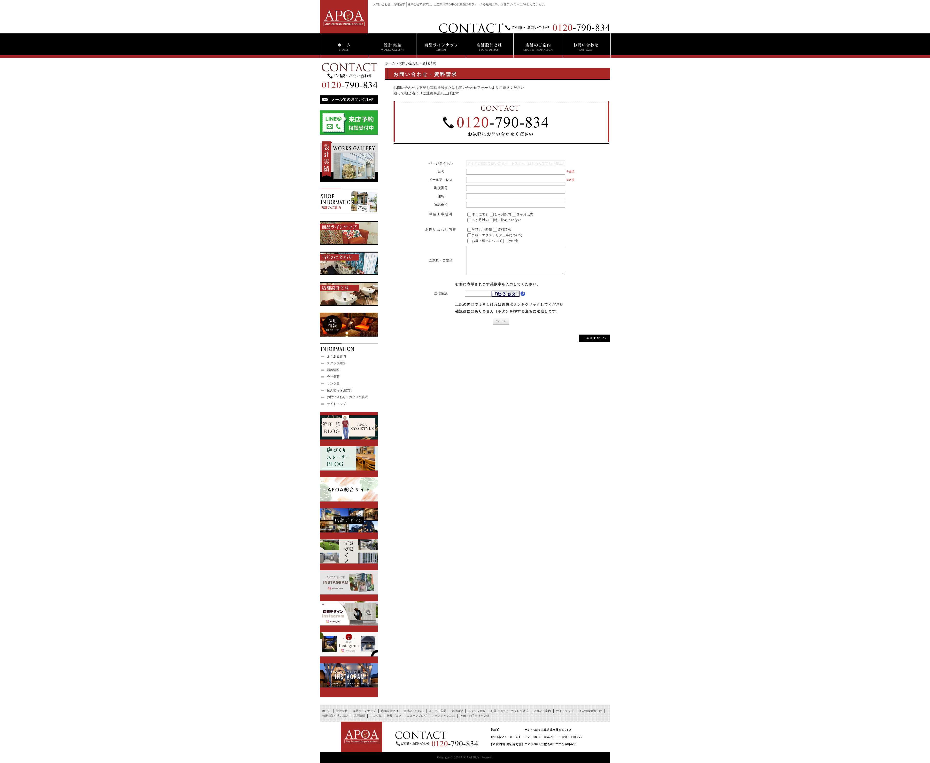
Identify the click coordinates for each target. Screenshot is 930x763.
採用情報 (359, 715)
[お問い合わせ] (586, 45)
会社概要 (333, 376)
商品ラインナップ (364, 711)
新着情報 (333, 370)
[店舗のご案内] (537, 45)
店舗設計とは (389, 711)
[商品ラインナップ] (441, 45)
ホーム (390, 63)
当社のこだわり (413, 711)
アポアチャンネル (443, 715)
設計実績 (342, 711)
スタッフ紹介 (336, 363)
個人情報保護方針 (339, 390)
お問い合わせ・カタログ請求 (347, 397)
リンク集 (333, 383)
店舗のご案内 (542, 711)
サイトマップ (336, 404)
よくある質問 (336, 356)
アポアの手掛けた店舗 (474, 715)
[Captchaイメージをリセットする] (522, 294)
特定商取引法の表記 (335, 715)
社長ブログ (394, 715)
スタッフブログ (416, 715)
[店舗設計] (489, 45)
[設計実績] (392, 45)
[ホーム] (344, 45)
